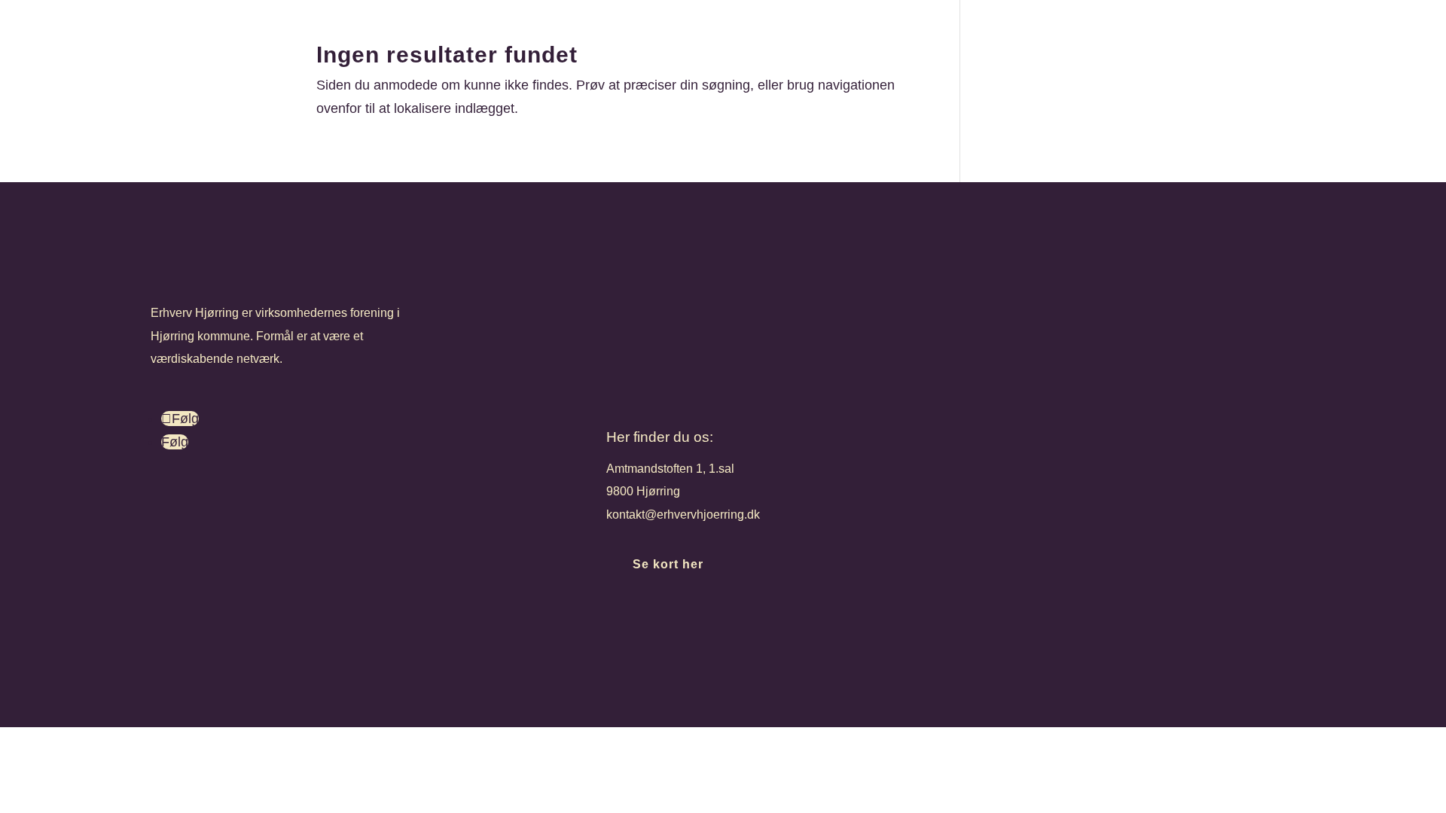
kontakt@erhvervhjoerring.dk (683, 514)
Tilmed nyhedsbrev (699, 625)
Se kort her (668, 564)
